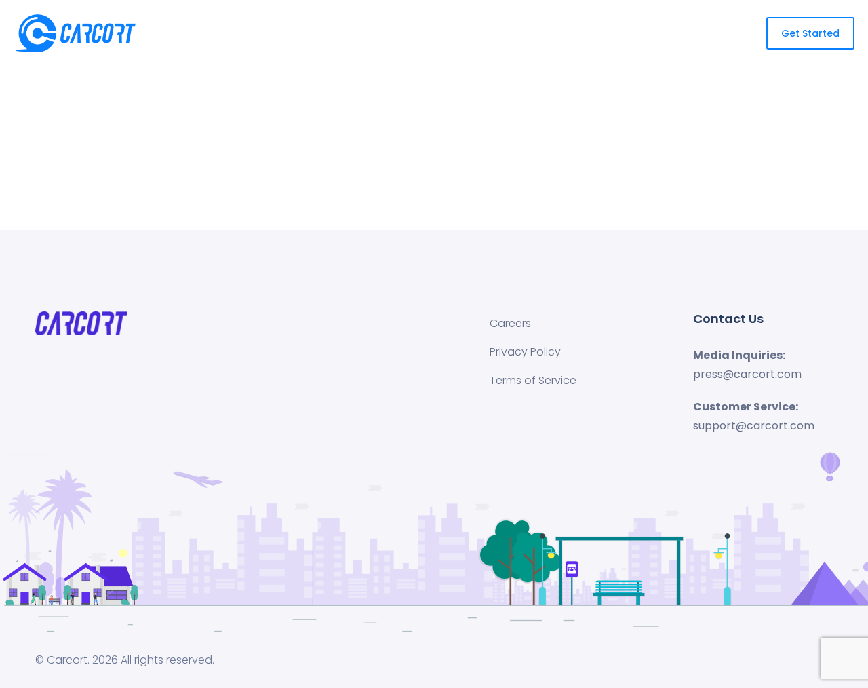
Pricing (454, 33)
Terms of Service (533, 380)
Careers (510, 323)
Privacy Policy (525, 352)
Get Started (658, 33)
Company (518, 33)
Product (382, 33)
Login (592, 33)
